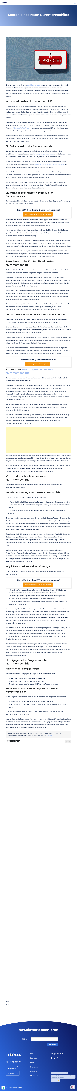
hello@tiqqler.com (15, 1062)
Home (32, 1054)
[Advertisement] (38, 440)
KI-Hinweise (34, 1076)
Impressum (34, 1067)
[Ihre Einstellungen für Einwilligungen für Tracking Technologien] (3, 1087)
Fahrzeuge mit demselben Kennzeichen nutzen (49, 164)
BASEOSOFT (18, 1087)
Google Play (13, 1073)
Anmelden (52, 1044)
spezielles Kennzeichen (34, 85)
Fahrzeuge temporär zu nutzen (43, 154)
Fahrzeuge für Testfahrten (21, 128)
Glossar (32, 1062)
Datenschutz (34, 1071)
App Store (12, 1069)
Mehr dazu (51, 735)
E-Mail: (24, 1039)
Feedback (33, 1058)
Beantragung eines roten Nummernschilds (30, 371)
